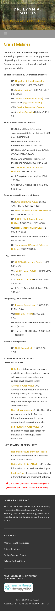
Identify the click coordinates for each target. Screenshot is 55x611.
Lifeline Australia (25, 111)
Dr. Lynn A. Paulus (27, 11)
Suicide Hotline (22, 89)
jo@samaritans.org (32, 102)
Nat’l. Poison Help (24, 348)
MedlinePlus (17, 472)
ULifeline (15, 369)
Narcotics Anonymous (22, 410)
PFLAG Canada (25, 279)
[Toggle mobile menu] (6, 34)
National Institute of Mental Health (29, 451)
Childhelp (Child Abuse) (27, 201)
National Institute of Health (25, 464)
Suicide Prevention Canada (30, 107)
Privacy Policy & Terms (15, 561)
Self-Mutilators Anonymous (25, 426)
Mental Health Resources (16, 542)
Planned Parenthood (25, 305)
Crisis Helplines (12, 548)
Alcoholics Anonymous (22, 385)
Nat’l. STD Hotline (24, 313)
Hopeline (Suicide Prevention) (30, 81)
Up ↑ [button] (49, 604)
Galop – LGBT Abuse (26, 270)
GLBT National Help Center (29, 262)
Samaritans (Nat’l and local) (29, 98)
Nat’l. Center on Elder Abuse (29, 227)
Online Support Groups (15, 555)
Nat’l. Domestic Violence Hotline (31, 210)
